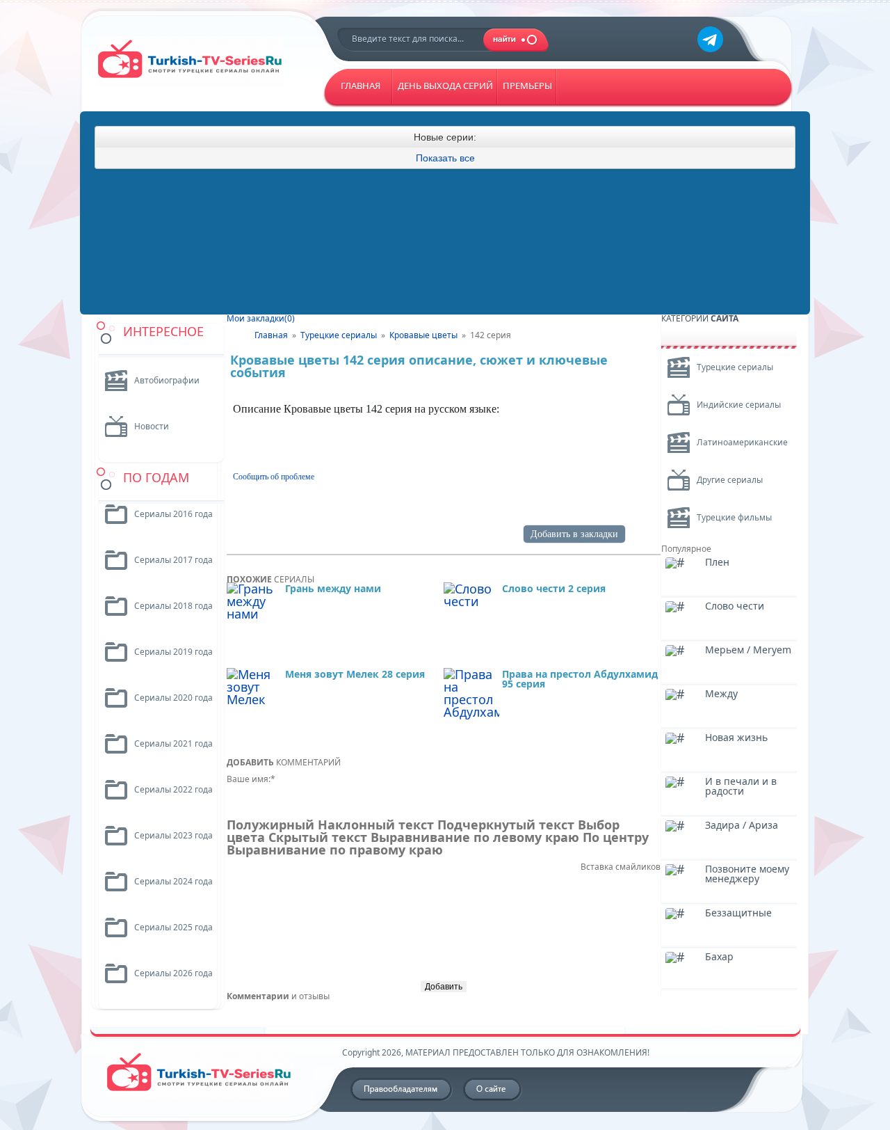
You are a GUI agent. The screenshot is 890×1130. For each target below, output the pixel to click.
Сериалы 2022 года (173, 789)
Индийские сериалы (739, 405)
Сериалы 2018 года (173, 606)
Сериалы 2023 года (173, 835)
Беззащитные (738, 913)
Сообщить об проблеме (273, 477)
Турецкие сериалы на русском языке (200, 67)
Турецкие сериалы (735, 367)
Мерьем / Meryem (748, 650)
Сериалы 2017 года (173, 560)
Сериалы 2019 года (173, 652)
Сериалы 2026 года (173, 973)
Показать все (445, 158)
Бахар (719, 957)
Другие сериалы (730, 480)
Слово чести (734, 606)
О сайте (493, 1089)
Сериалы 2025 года (173, 927)
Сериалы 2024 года (173, 881)
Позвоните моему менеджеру (747, 874)
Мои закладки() (261, 318)
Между (721, 694)
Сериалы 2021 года (173, 743)
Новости (151, 426)
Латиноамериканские (742, 442)
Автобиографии (167, 380)
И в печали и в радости (741, 787)
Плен (717, 562)
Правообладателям (401, 1089)
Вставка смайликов (621, 867)
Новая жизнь (736, 738)
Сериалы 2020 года (173, 697)
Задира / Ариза (741, 825)
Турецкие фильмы (734, 517)
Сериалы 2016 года (173, 514)
